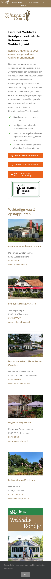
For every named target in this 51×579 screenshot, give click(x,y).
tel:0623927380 (15, 494)
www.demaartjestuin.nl (18, 498)
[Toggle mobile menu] (45, 18)
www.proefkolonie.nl (17, 264)
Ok (25, 574)
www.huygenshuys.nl (18, 441)
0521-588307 (14, 260)
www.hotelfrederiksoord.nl (20, 383)
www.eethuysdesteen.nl (19, 322)
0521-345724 (14, 437)
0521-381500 (14, 379)
